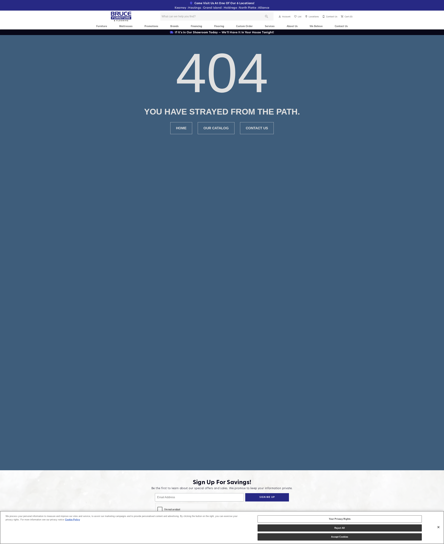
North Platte (248, 7)
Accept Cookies (339, 536)
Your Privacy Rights (340, 519)
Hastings (195, 7)
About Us (292, 26)
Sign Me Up (267, 497)
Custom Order (244, 26)
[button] (280, 16)
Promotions (151, 26)
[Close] (438, 527)
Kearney (181, 7)
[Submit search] (266, 16)
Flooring (219, 26)
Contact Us (341, 26)
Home (181, 128)
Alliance (263, 7)
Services (270, 26)
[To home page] (121, 16)
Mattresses (126, 26)
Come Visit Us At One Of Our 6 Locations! (224, 3)
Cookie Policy (72, 519)
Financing (196, 26)
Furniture (101, 26)
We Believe (316, 26)
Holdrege (231, 7)
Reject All (339, 528)
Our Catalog (216, 128)
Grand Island (213, 7)
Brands (174, 26)
